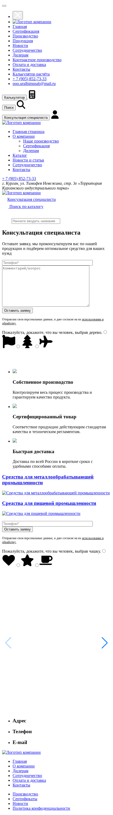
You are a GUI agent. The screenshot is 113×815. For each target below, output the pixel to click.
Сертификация (26, 31)
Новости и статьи (28, 160)
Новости (20, 45)
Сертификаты (25, 799)
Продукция (23, 41)
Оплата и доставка (29, 64)
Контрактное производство (37, 60)
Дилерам (20, 55)
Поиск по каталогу (25, 206)
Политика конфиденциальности (41, 808)
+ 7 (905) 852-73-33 (30, 79)
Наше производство (41, 141)
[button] (104, 643)
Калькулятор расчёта (31, 74)
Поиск (9, 108)
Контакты (21, 69)
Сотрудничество (27, 50)
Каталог (20, 155)
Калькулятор (14, 97)
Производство (25, 36)
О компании (24, 136)
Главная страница (28, 131)
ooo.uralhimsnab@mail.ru (34, 83)
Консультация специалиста (26, 118)
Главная (20, 26)
